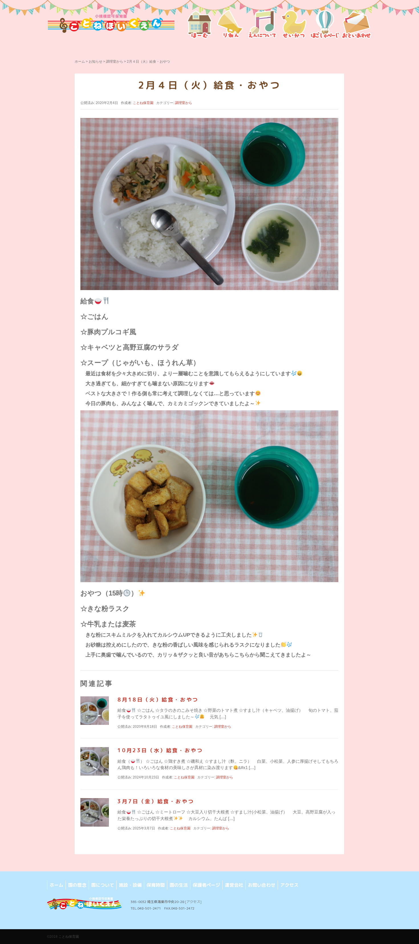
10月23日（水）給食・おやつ (160, 750)
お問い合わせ (261, 885)
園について (102, 885)
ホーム (80, 62)
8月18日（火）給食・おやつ (157, 699)
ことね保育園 (68, 937)
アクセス (289, 885)
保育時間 (156, 885)
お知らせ (95, 62)
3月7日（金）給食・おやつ (155, 801)
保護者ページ (206, 885)
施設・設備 (130, 885)
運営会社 (234, 885)
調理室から (114, 62)
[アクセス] (193, 901)
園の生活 (179, 885)
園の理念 (77, 885)
